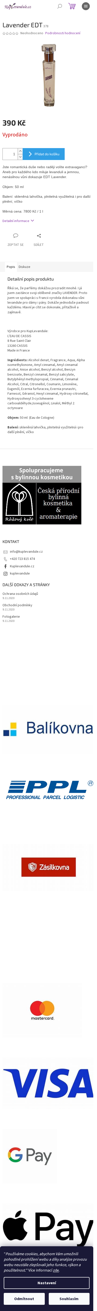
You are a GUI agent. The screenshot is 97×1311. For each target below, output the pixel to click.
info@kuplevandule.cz (26, 551)
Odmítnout (24, 1299)
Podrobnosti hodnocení (62, 33)
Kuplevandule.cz (22, 566)
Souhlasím (69, 1299)
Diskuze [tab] (24, 266)
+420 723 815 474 (22, 558)
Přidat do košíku (47, 154)
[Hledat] (60, 6)
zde (56, 1270)
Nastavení (47, 1283)
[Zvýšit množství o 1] (20, 151)
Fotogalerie (11, 616)
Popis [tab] (11, 266)
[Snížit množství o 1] (20, 157)
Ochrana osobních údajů (20, 594)
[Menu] (86, 6)
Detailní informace (15, 221)
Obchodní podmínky (17, 605)
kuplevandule (20, 573)
